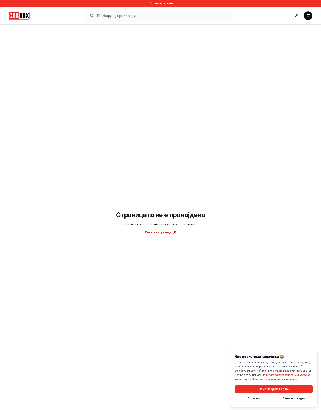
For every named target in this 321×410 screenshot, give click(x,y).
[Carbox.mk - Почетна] (19, 16)
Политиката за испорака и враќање (275, 379)
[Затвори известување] (316, 3)
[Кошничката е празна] (308, 15)
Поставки (254, 398)
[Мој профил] (296, 15)
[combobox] (159, 16)
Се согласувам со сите (274, 388)
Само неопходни (294, 398)
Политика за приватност (277, 374)
